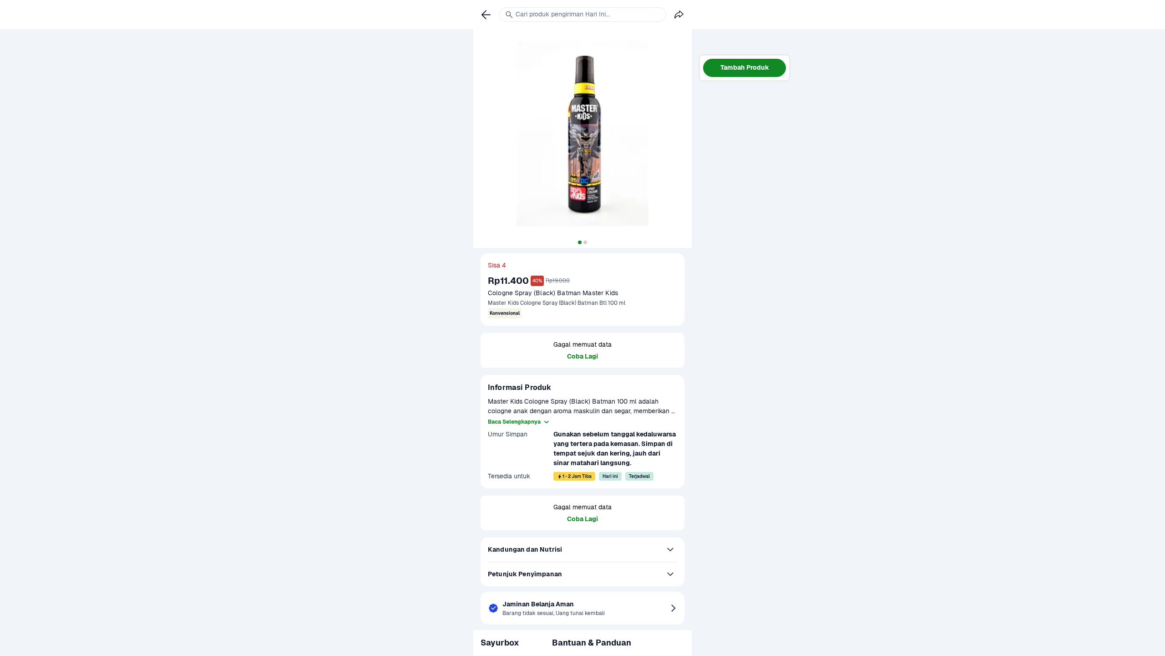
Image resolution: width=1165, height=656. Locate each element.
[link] (486, 14)
